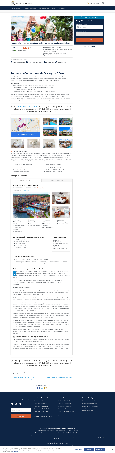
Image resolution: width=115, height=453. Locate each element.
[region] (57, 449)
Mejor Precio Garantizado (65, 408)
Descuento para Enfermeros (89, 403)
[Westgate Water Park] (65, 121)
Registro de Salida (81, 31)
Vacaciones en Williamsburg (41, 414)
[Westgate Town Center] (50, 121)
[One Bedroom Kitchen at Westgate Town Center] (49, 143)
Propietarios (96, 8)
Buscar (90, 40)
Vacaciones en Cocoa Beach (41, 411)
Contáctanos (61, 8)
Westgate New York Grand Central (43, 416)
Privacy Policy (15, 451)
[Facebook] (12, 404)
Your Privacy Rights (77, 449)
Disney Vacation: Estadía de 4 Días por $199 (24, 379)
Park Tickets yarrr (44, 8)
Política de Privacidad (64, 401)
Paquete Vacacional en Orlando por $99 (23, 377)
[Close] (112, 449)
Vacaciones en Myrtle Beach (41, 408)
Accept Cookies (100, 449)
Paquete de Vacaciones (27, 106)
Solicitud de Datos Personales (66, 411)
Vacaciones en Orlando (40, 401)
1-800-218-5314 (94, 3)
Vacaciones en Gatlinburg (41, 406)
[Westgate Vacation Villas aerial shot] (50, 132)
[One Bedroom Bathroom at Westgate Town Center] (33, 143)
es (102, 8)
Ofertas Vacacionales (30, 8)
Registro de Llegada (81, 24)
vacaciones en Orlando (36, 372)
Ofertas (19, 11)
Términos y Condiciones (64, 403)
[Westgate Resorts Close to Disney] (25, 127)
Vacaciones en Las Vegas (40, 403)
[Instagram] (16, 404)
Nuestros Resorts (16, 8)
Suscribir (20, 416)
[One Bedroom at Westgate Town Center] (17, 143)
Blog (53, 8)
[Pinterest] (20, 404)
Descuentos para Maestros (89, 401)
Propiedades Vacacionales (65, 406)
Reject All (89, 449)
